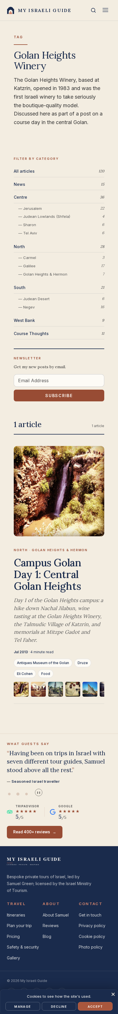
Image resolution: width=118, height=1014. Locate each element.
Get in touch (90, 915)
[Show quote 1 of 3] (9, 794)
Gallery (13, 957)
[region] (59, 693)
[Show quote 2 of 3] (18, 794)
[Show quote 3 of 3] (26, 794)
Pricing (13, 936)
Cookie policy (92, 936)
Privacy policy (92, 925)
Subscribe (58, 395)
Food (45, 674)
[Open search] (93, 10)
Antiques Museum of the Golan (43, 663)
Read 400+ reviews (34, 832)
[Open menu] (105, 10)
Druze (83, 663)
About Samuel (56, 915)
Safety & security (23, 947)
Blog (47, 936)
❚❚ (39, 792)
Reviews (51, 925)
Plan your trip (19, 925)
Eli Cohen (25, 674)
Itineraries (16, 915)
